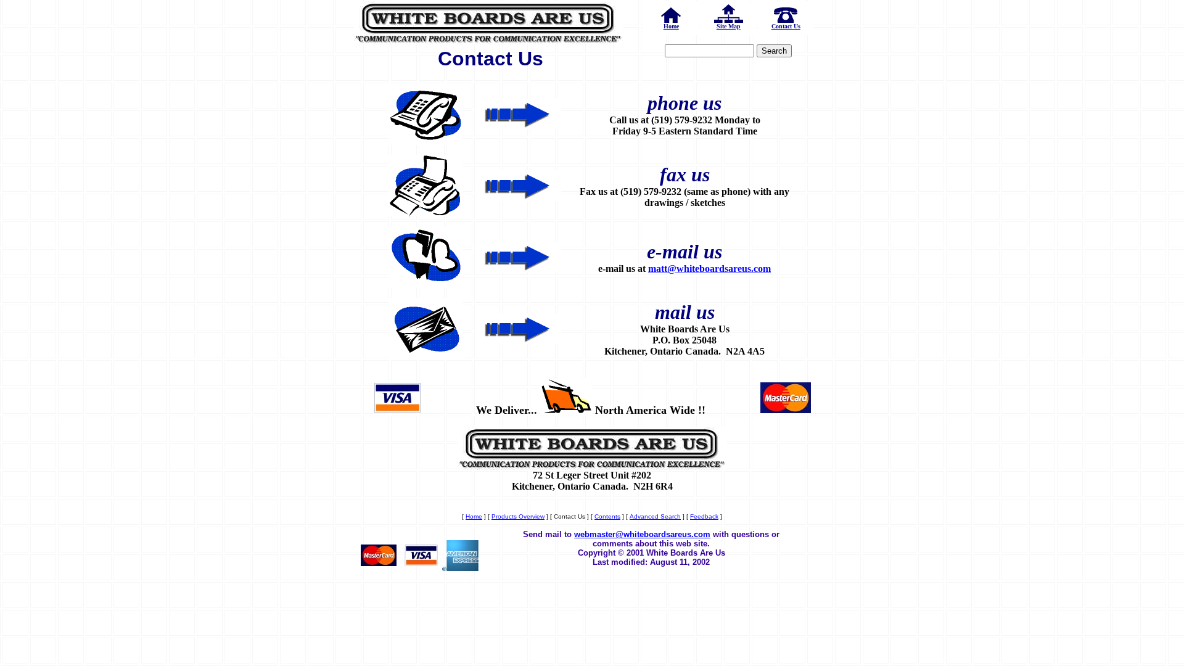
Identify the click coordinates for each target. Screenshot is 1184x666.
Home (474, 516)
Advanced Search (655, 516)
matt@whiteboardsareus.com (709, 268)
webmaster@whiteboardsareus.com (642, 534)
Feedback (704, 516)
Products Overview (518, 516)
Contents (607, 516)
